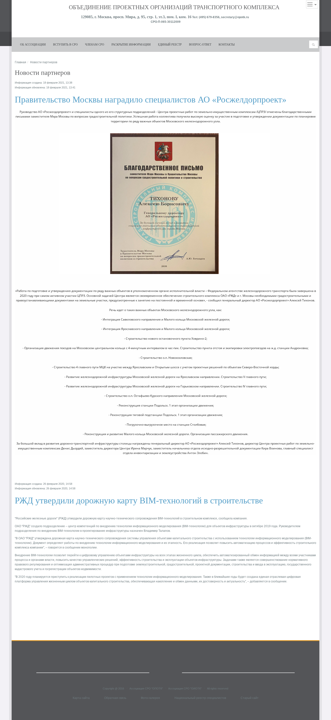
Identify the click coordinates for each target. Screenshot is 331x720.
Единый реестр (170, 44)
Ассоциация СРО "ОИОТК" (185, 688)
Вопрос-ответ (200, 44)
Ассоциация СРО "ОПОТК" (146, 688)
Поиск (315, 45)
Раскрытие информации (131, 44)
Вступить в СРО (65, 44)
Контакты (227, 44)
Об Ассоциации (33, 44)
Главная (20, 62)
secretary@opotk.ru (235, 17)
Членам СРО (94, 44)
